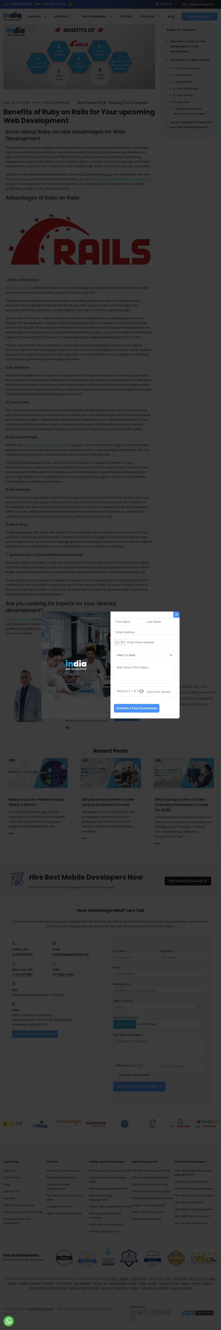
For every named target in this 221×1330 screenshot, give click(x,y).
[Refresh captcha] (141, 691)
